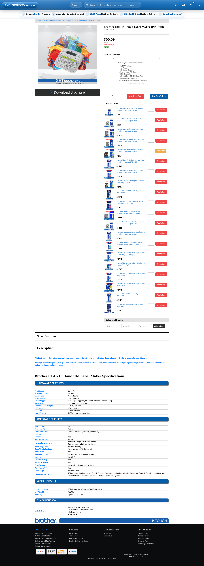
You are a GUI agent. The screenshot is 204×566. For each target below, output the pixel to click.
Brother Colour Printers (43, 533)
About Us (107, 533)
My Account (73, 533)
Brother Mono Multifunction (45, 541)
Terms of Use (143, 533)
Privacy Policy (143, 536)
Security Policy (143, 541)
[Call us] (176, 5)
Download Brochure (69, 92)
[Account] (199, 5)
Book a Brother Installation (79, 541)
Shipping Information (146, 544)
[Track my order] (183, 5)
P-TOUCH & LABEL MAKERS (54, 21)
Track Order (73, 536)
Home (38, 21)
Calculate (159, 326)
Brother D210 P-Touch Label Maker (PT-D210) (83, 21)
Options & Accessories (43, 546)
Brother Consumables (43, 544)
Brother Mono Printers (43, 536)
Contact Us (108, 536)
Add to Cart (136, 96)
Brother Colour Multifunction (45, 538)
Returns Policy (143, 538)
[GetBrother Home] (20, 5)
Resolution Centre (76, 538)
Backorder (161, 151)
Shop (74, 5)
